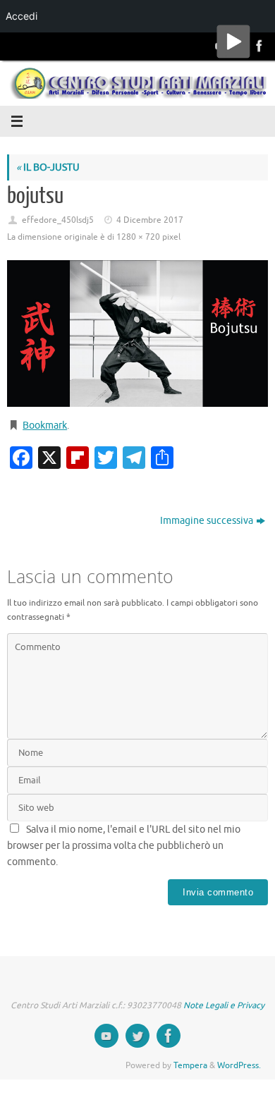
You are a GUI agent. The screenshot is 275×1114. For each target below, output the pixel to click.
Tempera (190, 1065)
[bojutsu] (137, 333)
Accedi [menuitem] (21, 16)
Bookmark (45, 425)
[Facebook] (258, 46)
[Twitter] (137, 1036)
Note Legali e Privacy (223, 1005)
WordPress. (239, 1065)
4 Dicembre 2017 (149, 220)
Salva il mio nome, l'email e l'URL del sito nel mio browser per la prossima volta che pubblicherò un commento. (123, 846)
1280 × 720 (138, 237)
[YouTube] (106, 1036)
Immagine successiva (206, 521)
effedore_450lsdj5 (58, 220)
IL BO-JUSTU (48, 167)
